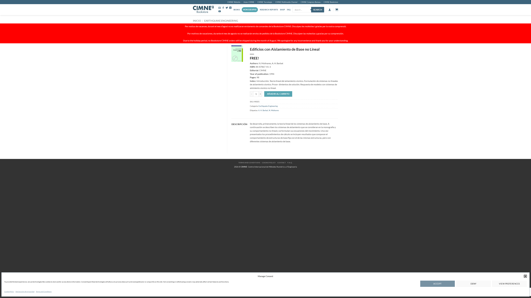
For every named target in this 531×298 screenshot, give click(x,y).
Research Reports (269, 10)
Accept (437, 283)
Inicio (197, 20)
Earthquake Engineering (221, 20)
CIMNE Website (233, 2)
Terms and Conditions (44, 292)
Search (317, 9)
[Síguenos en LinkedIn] (230, 8)
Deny (473, 283)
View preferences (509, 283)
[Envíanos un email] (219, 8)
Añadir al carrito (278, 94)
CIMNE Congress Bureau (311, 2)
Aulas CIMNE (249, 2)
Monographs (250, 10)
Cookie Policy (9, 292)
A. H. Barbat (263, 110)
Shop (282, 10)
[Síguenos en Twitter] (227, 8)
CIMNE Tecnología (264, 2)
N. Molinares (274, 110)
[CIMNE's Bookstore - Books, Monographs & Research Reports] (203, 9)
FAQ (289, 10)
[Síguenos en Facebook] (223, 8)
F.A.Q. (290, 163)
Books (237, 10)
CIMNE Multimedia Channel (286, 2)
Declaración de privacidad (24, 292)
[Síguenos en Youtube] (219, 11)
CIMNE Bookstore (331, 2)
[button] (525, 276)
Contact (281, 163)
